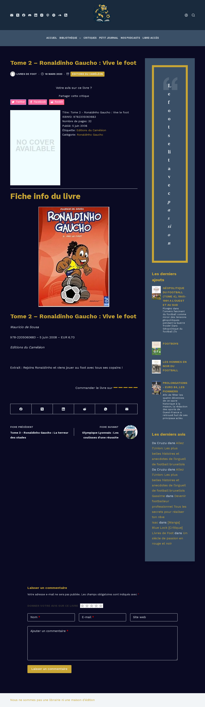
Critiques (89, 38)
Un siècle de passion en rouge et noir (169, 538)
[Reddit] (84, 409)
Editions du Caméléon (87, 74)
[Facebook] (23, 15)
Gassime (158, 496)
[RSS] (65, 15)
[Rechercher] (193, 15)
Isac (155, 522)
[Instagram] (41, 15)
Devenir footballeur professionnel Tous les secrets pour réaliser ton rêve (169, 506)
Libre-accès (151, 38)
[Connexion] (186, 15)
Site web (139, 617)
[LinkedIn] (35, 15)
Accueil (51, 38)
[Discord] (29, 15)
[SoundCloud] (59, 15)
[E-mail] (11, 15)
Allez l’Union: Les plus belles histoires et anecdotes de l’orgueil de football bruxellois (169, 453)
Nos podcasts (130, 38)
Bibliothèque (68, 38)
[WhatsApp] (105, 409)
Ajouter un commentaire (49, 631)
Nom (35, 617)
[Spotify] (53, 15)
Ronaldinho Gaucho (90, 134)
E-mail (88, 617)
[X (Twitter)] (17, 15)
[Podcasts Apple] (47, 15)
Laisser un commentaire (49, 669)
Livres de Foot (163, 533)
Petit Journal (108, 38)
